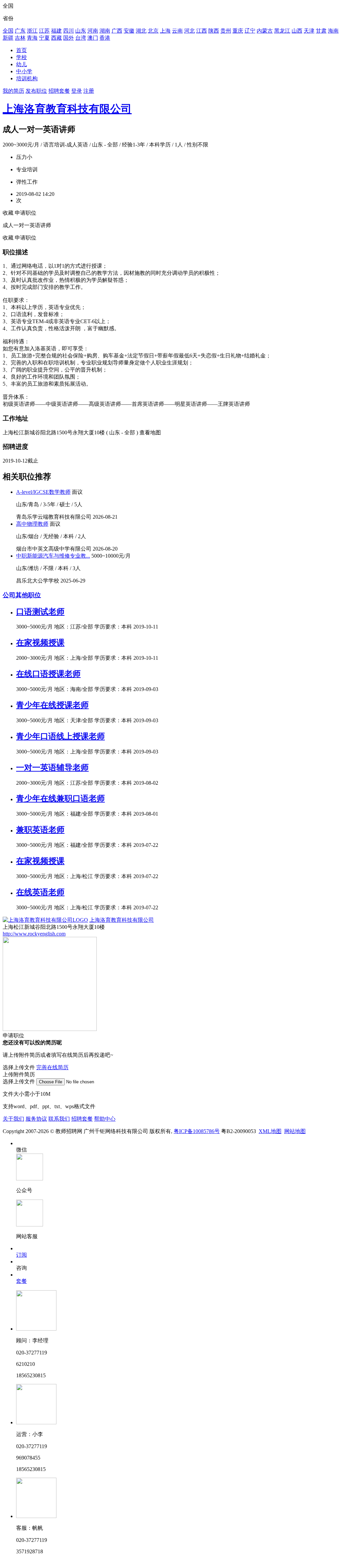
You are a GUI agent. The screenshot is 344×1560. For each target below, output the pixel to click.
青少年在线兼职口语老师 (60, 798)
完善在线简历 (52, 1067)
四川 (68, 31)
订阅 (21, 1255)
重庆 (237, 31)
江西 (201, 31)
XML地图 (270, 1131)
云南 (177, 31)
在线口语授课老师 (48, 673)
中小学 (24, 71)
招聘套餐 (59, 91)
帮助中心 (105, 1119)
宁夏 (44, 38)
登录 (76, 91)
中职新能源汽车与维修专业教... (53, 556)
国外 (68, 38)
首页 (21, 50)
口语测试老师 (40, 611)
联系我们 (59, 1119)
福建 (56, 31)
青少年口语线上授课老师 (60, 736)
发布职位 (36, 91)
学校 (21, 57)
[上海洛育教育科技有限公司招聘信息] (45, 920)
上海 (165, 31)
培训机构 (27, 78)
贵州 (225, 31)
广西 (117, 31)
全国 (8, 31)
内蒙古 (265, 31)
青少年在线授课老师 (52, 705)
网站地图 (295, 1131)
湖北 (141, 31)
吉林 (20, 38)
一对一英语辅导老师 (52, 767)
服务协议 (36, 1119)
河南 (92, 31)
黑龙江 (282, 31)
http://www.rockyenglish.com (34, 934)
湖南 (104, 31)
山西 (297, 31)
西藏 (56, 38)
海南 (333, 31)
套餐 (21, 1281)
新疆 (8, 38)
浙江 (32, 31)
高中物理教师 (32, 524)
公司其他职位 (22, 595)
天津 (309, 31)
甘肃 (321, 31)
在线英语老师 (40, 892)
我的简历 (13, 91)
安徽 (129, 31)
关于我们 (13, 1119)
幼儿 (21, 64)
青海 (32, 38)
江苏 (44, 31)
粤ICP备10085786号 (197, 1131)
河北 (189, 31)
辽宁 (250, 31)
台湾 (80, 38)
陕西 (213, 31)
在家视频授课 (40, 642)
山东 (80, 31)
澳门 (92, 38)
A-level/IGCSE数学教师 (43, 492)
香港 (104, 38)
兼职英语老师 (40, 829)
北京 (153, 31)
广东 (20, 31)
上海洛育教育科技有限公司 (67, 109)
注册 (88, 91)
